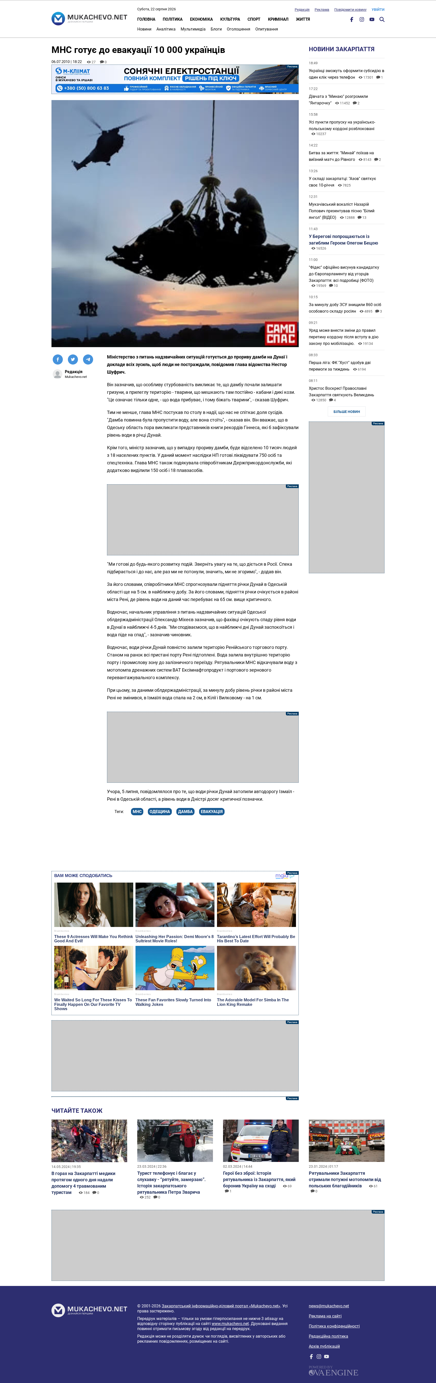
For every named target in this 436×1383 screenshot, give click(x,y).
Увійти (378, 10)
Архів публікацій (324, 1346)
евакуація (212, 811)
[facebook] (351, 20)
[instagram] (361, 20)
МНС (137, 811)
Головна (146, 19)
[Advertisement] (202, 520)
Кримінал (278, 19)
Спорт (254, 19)
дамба (185, 811)
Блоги (216, 29)
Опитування (266, 29)
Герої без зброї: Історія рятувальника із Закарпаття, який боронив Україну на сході (259, 1179)
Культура (230, 19)
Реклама (322, 10)
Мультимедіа (193, 29)
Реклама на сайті (325, 1316)
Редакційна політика (328, 1336)
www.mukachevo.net (230, 1323)
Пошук (382, 19)
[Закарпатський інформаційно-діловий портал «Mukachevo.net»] (89, 19)
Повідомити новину (350, 10)
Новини (144, 29)
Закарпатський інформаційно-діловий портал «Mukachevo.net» (221, 1306)
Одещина (160, 811)
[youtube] (371, 20)
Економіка (201, 19)
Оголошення (238, 29)
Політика (172, 19)
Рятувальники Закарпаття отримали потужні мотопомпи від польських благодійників (345, 1179)
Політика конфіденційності (334, 1326)
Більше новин (347, 412)
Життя (303, 19)
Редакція (302, 10)
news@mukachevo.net (329, 1306)
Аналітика (166, 29)
